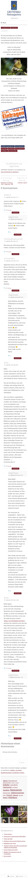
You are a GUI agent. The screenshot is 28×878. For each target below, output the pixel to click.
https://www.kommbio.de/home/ (14, 621)
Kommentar (21, 762)
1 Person (9, 210)
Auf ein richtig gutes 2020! (11, 850)
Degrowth (17, 782)
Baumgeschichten (7, 782)
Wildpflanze (13, 151)
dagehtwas (14, 27)
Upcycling (21, 795)
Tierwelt (9, 795)
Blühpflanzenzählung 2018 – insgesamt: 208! (7, 181)
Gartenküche (14, 785)
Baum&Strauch (12, 781)
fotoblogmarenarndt (13, 239)
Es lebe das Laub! (8, 839)
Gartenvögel (7, 787)
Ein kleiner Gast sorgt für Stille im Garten (14, 841)
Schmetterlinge (6, 793)
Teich (4, 795)
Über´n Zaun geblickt (8, 146)
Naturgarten (20, 146)
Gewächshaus (15, 787)
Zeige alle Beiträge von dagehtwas (10, 172)
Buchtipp (13, 782)
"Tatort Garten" (8, 834)
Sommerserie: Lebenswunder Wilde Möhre (15, 836)
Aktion (4, 148)
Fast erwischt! (7, 856)
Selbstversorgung (17, 793)
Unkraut (5, 151)
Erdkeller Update (22, 180)
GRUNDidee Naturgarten (14, 13)
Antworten (15, 212)
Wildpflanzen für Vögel (10, 843)
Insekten (11, 148)
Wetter (5, 798)
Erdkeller (6, 785)
